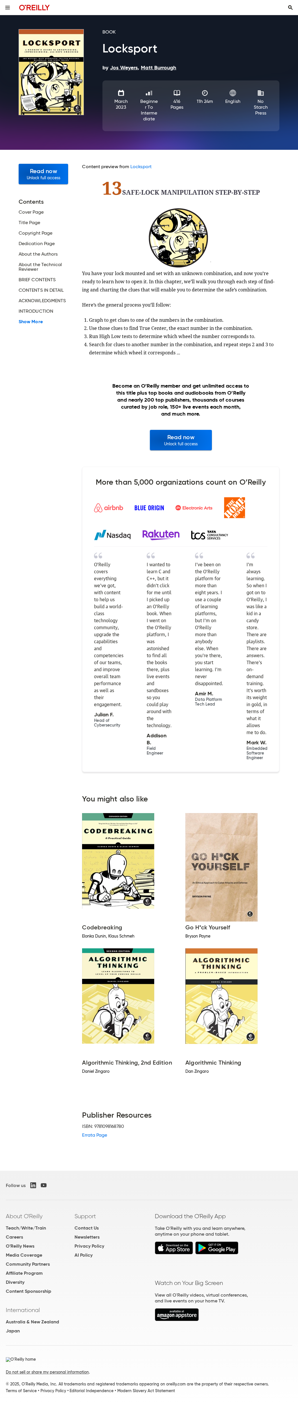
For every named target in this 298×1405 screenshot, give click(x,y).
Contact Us (86, 1228)
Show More (31, 321)
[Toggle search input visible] (290, 8)
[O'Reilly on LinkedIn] (33, 1185)
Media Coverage (24, 1255)
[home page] (34, 7)
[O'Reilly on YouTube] (44, 1185)
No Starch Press (261, 107)
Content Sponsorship (28, 1291)
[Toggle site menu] (8, 8)
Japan (13, 1331)
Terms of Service (21, 1390)
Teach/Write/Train (26, 1228)
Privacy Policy (89, 1246)
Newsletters (87, 1237)
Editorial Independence (91, 1390)
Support (85, 1216)
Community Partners (28, 1264)
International (23, 1309)
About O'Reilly (24, 1216)
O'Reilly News (20, 1246)
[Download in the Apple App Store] (174, 1253)
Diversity (15, 1282)
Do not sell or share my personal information (47, 1372)
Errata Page (94, 1135)
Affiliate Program (24, 1273)
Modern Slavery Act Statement (146, 1390)
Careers (14, 1237)
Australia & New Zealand (32, 1322)
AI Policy (83, 1255)
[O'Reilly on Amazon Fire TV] (177, 1319)
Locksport (141, 166)
